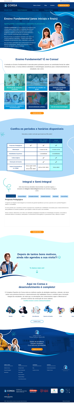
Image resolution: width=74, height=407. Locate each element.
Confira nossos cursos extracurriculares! (37, 300)
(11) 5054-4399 (9, 1)
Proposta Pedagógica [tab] (11, 195)
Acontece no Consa (36, 370)
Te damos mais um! (37, 268)
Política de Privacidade (66, 401)
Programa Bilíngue (48, 10)
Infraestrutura (6, 372)
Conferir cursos (37, 321)
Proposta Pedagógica (7, 370)
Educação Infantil (8, 10)
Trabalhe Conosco (50, 370)
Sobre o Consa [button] (36, 5)
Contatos (52, 5)
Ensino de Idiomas (21, 374)
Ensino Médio (35, 10)
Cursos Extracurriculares (64, 10)
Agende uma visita (63, 5)
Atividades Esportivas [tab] (45, 196)
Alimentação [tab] (55, 196)
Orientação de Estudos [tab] (33, 196)
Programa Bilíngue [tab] (22, 196)
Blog (46, 5)
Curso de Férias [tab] (64, 196)
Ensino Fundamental (22, 10)
